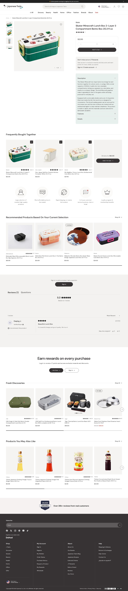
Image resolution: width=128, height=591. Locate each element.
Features (81, 114)
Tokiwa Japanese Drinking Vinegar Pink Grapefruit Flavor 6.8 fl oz (47, 480)
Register (39, 550)
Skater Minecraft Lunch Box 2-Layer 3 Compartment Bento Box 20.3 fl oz (17, 173)
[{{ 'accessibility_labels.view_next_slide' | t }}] (122, 409)
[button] (80, 32)
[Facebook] (7, 531)
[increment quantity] (113, 44)
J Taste (8, 547)
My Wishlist (40, 554)
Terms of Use (83, 588)
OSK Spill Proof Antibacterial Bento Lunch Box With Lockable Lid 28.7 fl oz (48, 422)
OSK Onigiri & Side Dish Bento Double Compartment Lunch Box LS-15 (17, 422)
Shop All (117, 217)
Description (82, 78)
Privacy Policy (91, 588)
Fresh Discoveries (15, 383)
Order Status (41, 557)
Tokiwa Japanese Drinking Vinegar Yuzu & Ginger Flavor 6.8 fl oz (18, 480)
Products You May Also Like (20, 441)
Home (62, 12)
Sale (96, 12)
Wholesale (40, 570)
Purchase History (42, 560)
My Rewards (40, 567)
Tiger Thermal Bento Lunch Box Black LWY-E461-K (78, 422)
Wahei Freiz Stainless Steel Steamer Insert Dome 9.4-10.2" (107, 422)
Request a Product (42, 564)
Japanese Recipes (73, 557)
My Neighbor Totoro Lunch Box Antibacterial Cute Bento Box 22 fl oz (78, 173)
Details (80, 119)
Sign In (39, 547)
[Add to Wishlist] (61, 24)
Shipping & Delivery (105, 547)
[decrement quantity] (81, 44)
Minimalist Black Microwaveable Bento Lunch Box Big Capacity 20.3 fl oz (19, 257)
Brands (83, 12)
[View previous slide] (55, 68)
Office (69, 12)
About (90, 12)
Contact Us (102, 557)
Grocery (41, 12)
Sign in (64, 284)
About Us (70, 547)
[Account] (114, 7)
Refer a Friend (72, 567)
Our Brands (71, 550)
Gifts (7, 570)
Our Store (71, 574)
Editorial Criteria (73, 560)
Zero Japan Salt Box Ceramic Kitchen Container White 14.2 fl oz (46, 173)
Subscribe (120, 525)
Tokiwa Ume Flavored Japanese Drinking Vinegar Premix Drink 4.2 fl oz (77, 480)
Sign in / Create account (86, 67)
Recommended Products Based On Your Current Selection (37, 217)
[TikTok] (27, 531)
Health (55, 12)
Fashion (76, 12)
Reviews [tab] (13, 292)
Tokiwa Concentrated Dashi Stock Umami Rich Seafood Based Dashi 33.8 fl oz (107, 480)
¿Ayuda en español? (105, 560)
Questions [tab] (26, 292)
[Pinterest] (19, 531)
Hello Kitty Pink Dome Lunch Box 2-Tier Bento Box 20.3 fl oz (49, 256)
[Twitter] (11, 531)
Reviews (70, 570)
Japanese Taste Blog (74, 554)
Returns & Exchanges (105, 550)
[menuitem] (31, 12)
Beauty (48, 12)
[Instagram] (15, 531)
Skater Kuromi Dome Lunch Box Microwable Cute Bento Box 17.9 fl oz (107, 256)
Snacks (8, 554)
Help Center (102, 554)
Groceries (9, 550)
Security (99, 588)
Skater (78, 22)
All (32, 12)
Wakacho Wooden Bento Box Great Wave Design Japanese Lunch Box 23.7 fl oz (77, 256)
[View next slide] (61, 68)
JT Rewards (71, 564)
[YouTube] (23, 530)
